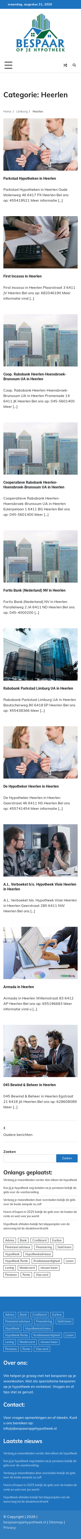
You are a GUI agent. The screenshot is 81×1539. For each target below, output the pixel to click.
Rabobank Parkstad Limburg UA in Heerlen (38, 688)
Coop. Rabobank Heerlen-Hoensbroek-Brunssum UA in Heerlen (34, 376)
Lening (9, 1267)
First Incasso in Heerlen (22, 276)
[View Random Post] (65, 65)
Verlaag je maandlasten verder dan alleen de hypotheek (40, 1180)
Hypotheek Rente (16, 1261)
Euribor (57, 1240)
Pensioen (11, 1274)
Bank (23, 1240)
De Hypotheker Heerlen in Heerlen (31, 786)
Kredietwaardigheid (47, 1261)
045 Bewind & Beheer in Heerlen (29, 1085)
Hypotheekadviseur (38, 1254)
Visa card (42, 1274)
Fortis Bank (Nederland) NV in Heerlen (34, 590)
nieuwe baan (49, 1267)
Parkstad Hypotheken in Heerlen (29, 178)
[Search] (74, 65)
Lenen (70, 1261)
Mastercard (27, 1267)
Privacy (9, 1527)
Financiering (44, 1247)
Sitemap (56, 1522)
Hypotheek (12, 1254)
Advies (9, 1240)
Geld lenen (64, 1247)
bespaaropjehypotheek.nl (24, 1522)
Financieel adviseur (17, 1247)
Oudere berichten (17, 1134)
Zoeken (9, 1151)
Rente (26, 1274)
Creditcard (39, 1240)
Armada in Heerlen (18, 987)
